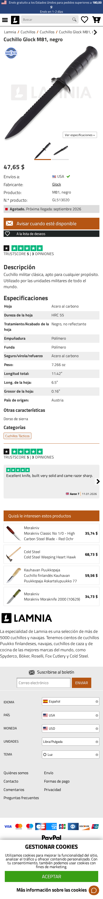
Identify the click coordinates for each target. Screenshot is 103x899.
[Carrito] (96, 20)
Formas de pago (56, 781)
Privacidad (52, 789)
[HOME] (15, 20)
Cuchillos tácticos (17, 435)
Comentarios (14, 789)
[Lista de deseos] (84, 20)
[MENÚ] (5, 20)
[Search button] (75, 20)
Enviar (81, 683)
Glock (56, 184)
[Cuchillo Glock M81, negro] (51, 92)
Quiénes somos (16, 773)
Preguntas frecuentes (21, 798)
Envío (48, 773)
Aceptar (51, 876)
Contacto (11, 781)
